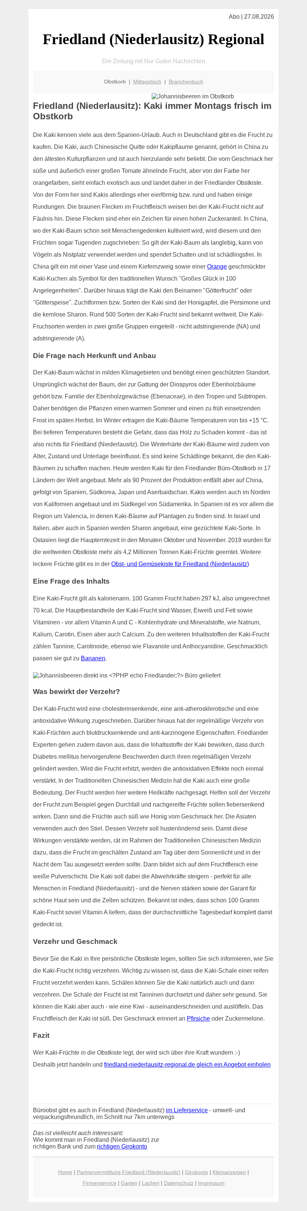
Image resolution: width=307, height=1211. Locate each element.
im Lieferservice (187, 1110)
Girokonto (196, 1172)
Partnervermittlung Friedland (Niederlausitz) (128, 1172)
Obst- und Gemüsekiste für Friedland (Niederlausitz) (180, 564)
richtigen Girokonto (122, 1146)
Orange (217, 266)
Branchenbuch (186, 82)
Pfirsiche (198, 1018)
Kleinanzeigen (229, 1172)
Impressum (211, 1183)
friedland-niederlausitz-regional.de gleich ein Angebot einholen (187, 1064)
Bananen (93, 658)
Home (65, 1172)
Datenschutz (179, 1183)
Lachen (150, 1183)
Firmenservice (99, 1183)
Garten (129, 1183)
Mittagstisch (147, 82)
